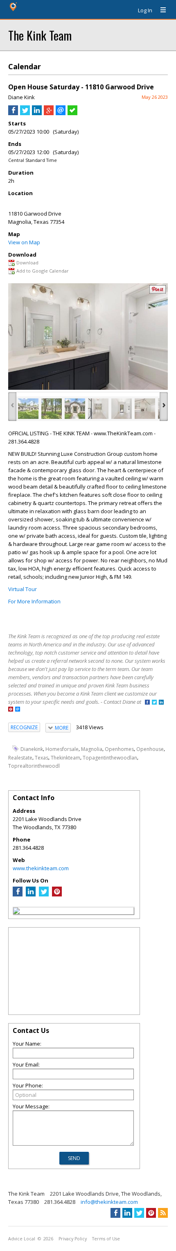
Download (27, 262)
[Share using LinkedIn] (37, 113)
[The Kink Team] (16, 912)
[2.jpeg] (52, 408)
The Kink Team (40, 35)
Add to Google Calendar (42, 271)
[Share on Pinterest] (157, 292)
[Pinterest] (57, 894)
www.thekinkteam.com (41, 868)
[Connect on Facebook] (147, 703)
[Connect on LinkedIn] (161, 703)
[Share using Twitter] (25, 113)
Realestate (20, 757)
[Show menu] (160, 10)
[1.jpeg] (28, 408)
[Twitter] (44, 894)
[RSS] (163, 1213)
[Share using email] (60, 113)
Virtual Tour (22, 589)
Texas (41, 757)
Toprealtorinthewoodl (34, 765)
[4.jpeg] (98, 408)
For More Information (34, 601)
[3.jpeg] (75, 408)
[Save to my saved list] (72, 113)
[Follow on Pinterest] (10, 710)
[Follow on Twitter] (154, 703)
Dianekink (31, 749)
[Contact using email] (17, 710)
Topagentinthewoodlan (110, 757)
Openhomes (119, 749)
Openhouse (150, 749)
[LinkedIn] (31, 894)
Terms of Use (106, 1239)
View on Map (24, 242)
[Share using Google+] (49, 113)
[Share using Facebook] (13, 113)
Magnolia (91, 749)
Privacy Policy (73, 1239)
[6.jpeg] (145, 408)
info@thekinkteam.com (109, 1202)
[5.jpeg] (122, 408)
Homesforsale (62, 749)
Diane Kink (21, 97)
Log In (145, 10)
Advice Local (21, 1239)
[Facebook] (18, 894)
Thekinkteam (65, 757)
